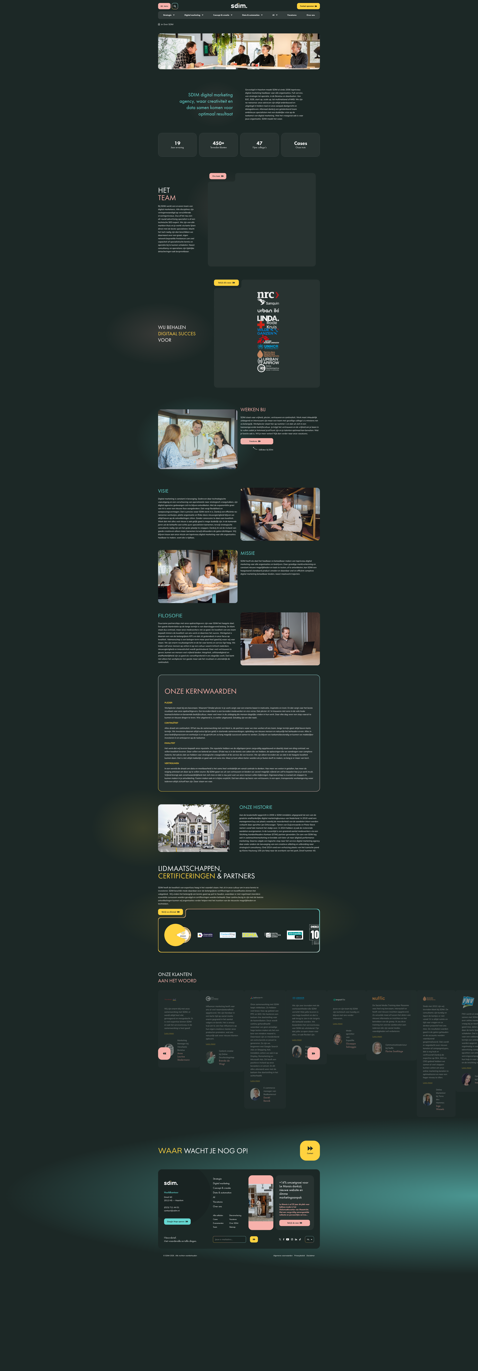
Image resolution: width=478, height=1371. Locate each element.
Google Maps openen (175, 1221)
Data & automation (251, 15)
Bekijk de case (293, 1223)
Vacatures (292, 15)
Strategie (167, 15)
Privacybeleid (299, 1255)
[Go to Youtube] (287, 1239)
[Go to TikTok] (300, 1239)
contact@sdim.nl (172, 1210)
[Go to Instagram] (292, 1239)
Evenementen (218, 1223)
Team (215, 1227)
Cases (215, 1219)
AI (273, 15)
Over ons (311, 15)
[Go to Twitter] (280, 1239)
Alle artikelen (218, 1215)
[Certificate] (205, 935)
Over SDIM (233, 1223)
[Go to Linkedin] (296, 1239)
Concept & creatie (221, 15)
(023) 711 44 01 (171, 1207)
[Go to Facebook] (283, 1239)
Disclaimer (310, 1255)
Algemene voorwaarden (283, 1255)
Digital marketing (192, 15)
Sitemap (232, 1227)
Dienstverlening (235, 1215)
